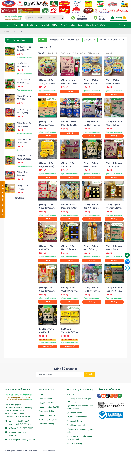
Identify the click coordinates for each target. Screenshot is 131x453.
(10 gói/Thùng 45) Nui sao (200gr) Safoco (24, 112)
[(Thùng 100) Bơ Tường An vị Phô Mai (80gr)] (47, 66)
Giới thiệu (71, 394)
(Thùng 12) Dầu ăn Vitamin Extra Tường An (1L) (113, 207)
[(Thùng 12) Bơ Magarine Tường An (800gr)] (47, 108)
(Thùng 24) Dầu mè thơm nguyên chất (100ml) (91, 125)
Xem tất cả (19, 198)
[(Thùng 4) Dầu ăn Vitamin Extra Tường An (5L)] (114, 108)
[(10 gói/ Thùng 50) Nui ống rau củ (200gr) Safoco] (10, 84)
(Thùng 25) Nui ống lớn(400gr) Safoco (23, 175)
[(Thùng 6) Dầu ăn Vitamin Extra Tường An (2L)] (114, 232)
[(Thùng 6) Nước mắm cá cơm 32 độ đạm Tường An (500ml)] (70, 108)
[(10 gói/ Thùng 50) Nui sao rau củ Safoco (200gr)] (10, 67)
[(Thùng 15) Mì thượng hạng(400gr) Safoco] (10, 188)
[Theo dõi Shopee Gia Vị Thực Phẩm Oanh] (103, 395)
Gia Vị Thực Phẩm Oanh (32, 451)
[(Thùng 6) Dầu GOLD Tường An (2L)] (47, 273)
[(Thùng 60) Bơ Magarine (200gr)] (70, 191)
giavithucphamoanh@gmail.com (22, 439)
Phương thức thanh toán (77, 417)
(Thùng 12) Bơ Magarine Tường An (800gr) (46, 125)
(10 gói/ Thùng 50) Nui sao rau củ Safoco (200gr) (24, 66)
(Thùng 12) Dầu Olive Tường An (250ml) (90, 166)
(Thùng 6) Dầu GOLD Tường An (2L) (46, 290)
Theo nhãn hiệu (45, 398)
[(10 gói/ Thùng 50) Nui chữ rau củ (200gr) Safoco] (10, 51)
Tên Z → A (65, 53)
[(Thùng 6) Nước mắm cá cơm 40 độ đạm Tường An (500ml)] (70, 66)
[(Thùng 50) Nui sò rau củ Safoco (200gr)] (10, 127)
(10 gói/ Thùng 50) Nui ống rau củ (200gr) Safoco (24, 83)
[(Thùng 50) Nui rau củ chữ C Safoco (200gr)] (10, 144)
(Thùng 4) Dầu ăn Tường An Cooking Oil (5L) (114, 290)
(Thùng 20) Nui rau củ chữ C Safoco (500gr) (24, 159)
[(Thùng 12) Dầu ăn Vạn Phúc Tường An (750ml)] (70, 149)
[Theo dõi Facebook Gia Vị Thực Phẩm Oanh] (99, 395)
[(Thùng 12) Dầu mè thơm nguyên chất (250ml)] (92, 273)
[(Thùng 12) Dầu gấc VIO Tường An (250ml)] (92, 191)
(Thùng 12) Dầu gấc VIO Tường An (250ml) (91, 207)
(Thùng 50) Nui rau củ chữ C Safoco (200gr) (24, 142)
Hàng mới (107, 53)
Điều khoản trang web (76, 425)
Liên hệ (48, 94)
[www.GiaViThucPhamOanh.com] (65, 7)
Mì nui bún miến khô (47, 415)
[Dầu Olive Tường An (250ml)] (47, 315)
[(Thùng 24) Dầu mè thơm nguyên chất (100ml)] (92, 108)
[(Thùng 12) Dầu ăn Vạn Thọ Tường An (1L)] (47, 232)
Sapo (56, 451)
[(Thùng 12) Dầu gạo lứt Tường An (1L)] (92, 232)
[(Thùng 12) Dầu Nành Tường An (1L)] (70, 232)
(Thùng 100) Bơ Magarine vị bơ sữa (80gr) (90, 83)
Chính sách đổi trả (74, 421)
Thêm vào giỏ (47, 346)
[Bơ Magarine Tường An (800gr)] (70, 315)
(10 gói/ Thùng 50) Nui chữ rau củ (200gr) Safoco (24, 50)
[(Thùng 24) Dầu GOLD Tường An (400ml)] (47, 191)
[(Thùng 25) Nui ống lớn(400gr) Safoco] (10, 175)
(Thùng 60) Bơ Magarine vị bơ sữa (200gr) (113, 83)
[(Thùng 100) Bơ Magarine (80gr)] (47, 149)
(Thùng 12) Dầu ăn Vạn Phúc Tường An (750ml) (69, 166)
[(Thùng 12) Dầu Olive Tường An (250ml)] (92, 149)
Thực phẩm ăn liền (46, 411)
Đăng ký (102, 19)
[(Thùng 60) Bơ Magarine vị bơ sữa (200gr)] (114, 66)
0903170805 (82, 19)
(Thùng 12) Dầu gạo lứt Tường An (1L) (91, 249)
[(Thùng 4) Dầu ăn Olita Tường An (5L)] (114, 149)
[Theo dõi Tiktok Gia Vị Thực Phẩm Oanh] (108, 395)
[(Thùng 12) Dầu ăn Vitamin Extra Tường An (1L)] (114, 191)
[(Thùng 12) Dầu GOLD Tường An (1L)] (70, 273)
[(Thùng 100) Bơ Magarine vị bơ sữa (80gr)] (92, 66)
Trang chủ (43, 394)
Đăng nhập (103, 17)
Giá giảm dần (94, 53)
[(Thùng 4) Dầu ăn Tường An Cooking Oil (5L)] (114, 273)
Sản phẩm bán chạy (16, 40)
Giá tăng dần (79, 53)
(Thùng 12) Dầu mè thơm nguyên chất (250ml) (91, 290)
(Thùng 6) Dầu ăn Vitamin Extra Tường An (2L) (114, 249)
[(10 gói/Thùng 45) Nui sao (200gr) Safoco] (10, 112)
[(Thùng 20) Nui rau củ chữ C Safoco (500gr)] (10, 160)
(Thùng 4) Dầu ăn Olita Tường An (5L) (114, 166)
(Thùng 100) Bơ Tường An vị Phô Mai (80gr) (47, 83)
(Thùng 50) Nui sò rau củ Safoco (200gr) (24, 126)
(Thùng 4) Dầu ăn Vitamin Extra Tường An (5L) (114, 125)
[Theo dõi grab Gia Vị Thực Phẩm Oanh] (120, 395)
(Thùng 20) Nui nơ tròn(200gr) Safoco (24, 99)
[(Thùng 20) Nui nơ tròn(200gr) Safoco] (10, 99)
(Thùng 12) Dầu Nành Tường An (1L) (68, 249)
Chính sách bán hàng (75, 413)
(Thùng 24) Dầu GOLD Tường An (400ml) (46, 207)
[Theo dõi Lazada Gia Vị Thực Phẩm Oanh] (112, 395)
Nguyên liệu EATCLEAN (49, 407)
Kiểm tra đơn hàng (46, 423)
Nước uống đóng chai (48, 419)
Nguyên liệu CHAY (46, 403)
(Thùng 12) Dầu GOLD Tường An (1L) (68, 290)
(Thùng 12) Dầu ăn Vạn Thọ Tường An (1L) (46, 249)
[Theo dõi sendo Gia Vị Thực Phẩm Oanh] (116, 395)
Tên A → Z (52, 53)
